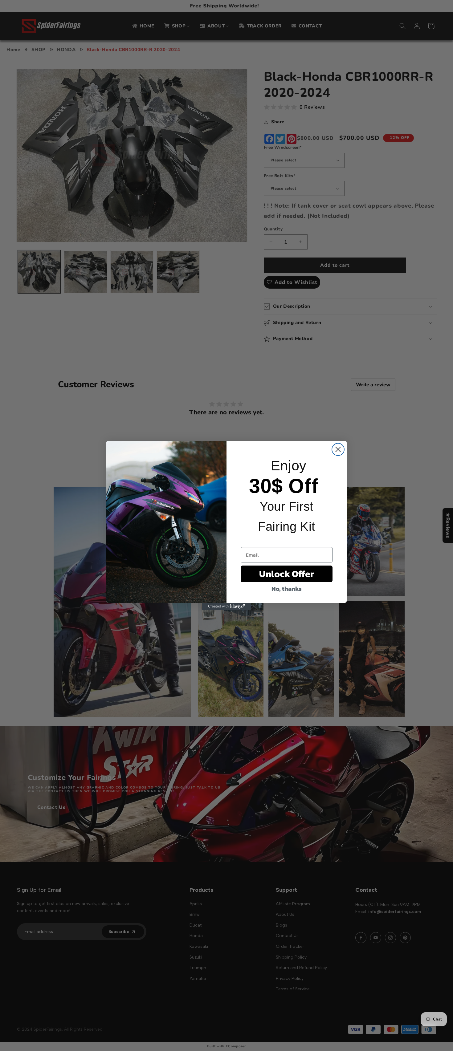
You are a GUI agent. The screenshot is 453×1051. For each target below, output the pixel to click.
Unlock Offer (286, 574)
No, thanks (286, 588)
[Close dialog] (338, 449)
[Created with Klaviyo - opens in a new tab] (226, 606)
